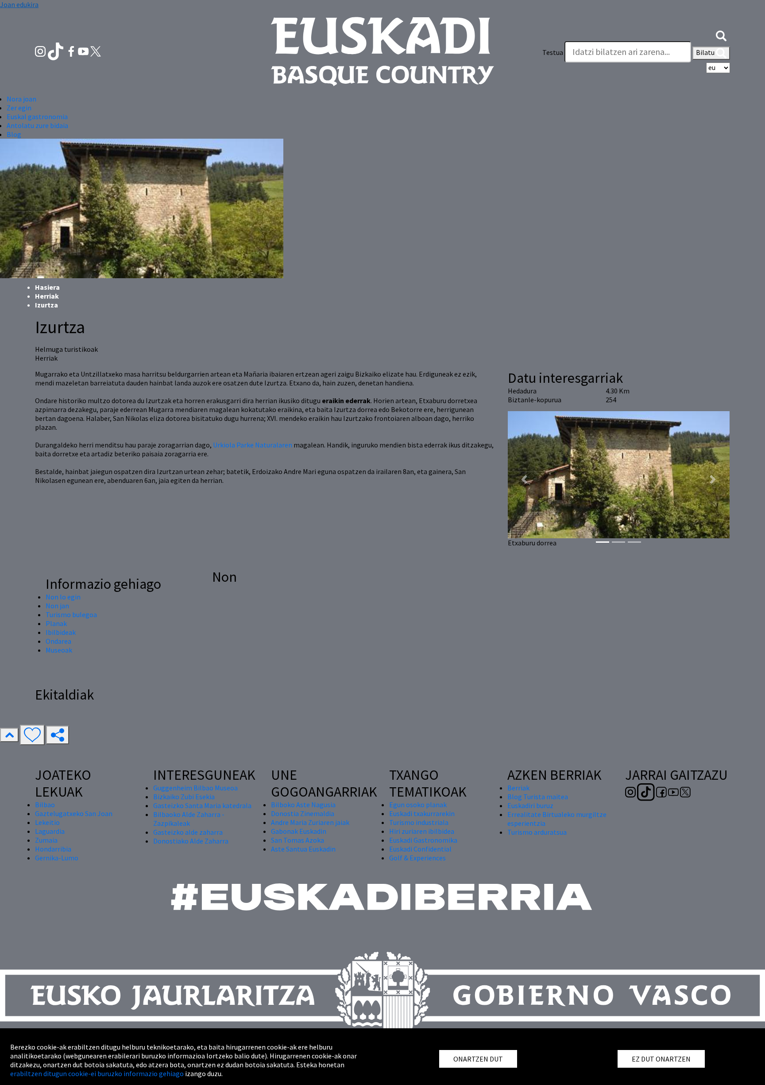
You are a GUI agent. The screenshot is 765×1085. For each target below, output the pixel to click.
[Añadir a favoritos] (32, 735)
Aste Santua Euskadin (303, 848)
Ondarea (58, 641)
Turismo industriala (418, 822)
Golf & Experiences (417, 857)
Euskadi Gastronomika (423, 840)
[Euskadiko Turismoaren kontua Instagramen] (41, 50)
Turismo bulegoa (71, 614)
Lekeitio (47, 822)
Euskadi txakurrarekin (422, 813)
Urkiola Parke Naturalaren (252, 444)
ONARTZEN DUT (478, 1058)
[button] (721, 34)
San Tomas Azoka (297, 840)
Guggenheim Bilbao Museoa (195, 787)
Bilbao (45, 804)
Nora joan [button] (21, 98)
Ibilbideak (61, 632)
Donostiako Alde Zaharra (190, 840)
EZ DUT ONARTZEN (661, 1058)
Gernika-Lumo (56, 857)
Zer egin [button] (19, 107)
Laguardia (50, 831)
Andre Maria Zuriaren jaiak (310, 822)
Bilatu (706, 52)
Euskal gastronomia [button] (37, 116)
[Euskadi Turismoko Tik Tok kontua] (56, 50)
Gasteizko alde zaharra (188, 832)
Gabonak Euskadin (298, 831)
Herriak (47, 296)
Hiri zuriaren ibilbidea (421, 831)
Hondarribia (53, 848)
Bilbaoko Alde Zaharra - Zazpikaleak (188, 819)
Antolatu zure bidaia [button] (37, 125)
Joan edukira (19, 4)
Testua (552, 52)
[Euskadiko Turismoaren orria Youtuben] (84, 50)
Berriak (518, 787)
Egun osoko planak (418, 804)
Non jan (57, 605)
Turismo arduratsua (537, 832)
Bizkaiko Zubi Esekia (184, 796)
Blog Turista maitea (537, 796)
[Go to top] (9, 735)
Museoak (59, 650)
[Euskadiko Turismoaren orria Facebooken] (72, 50)
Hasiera (47, 287)
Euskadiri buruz (530, 805)
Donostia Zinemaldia (302, 813)
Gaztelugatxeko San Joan (73, 813)
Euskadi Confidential (420, 848)
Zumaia (46, 840)
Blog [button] (14, 134)
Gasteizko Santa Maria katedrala (202, 805)
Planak (56, 623)
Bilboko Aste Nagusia (303, 804)
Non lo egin (63, 596)
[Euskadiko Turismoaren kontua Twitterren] (95, 50)
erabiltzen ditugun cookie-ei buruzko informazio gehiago (97, 1073)
